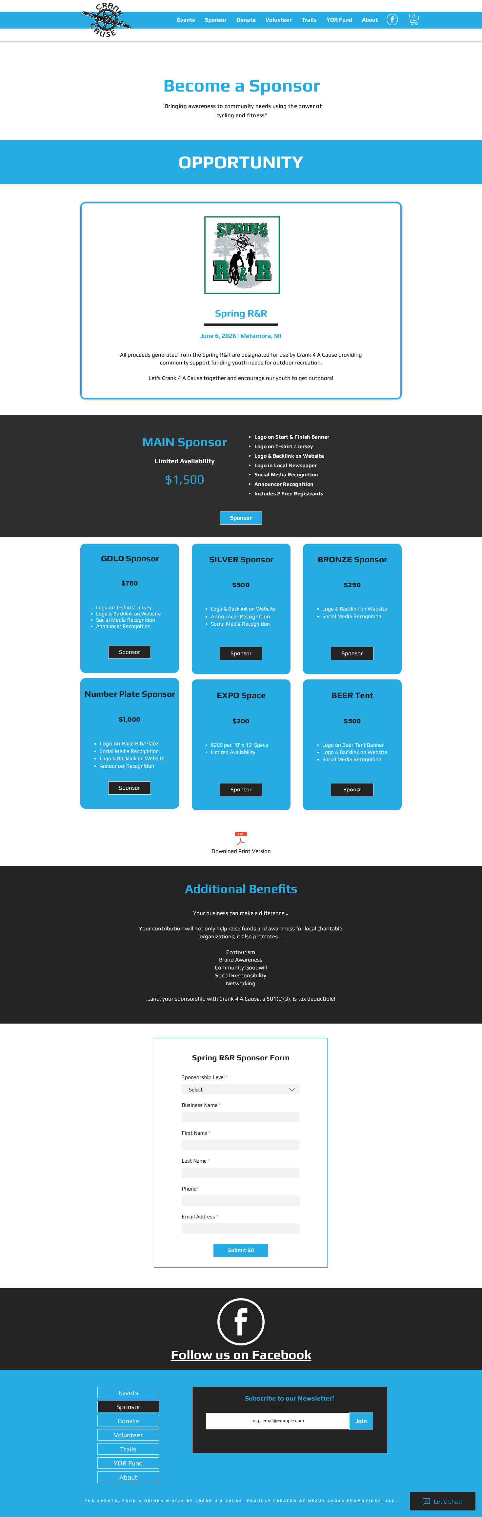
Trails (128, 1449)
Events (128, 1392)
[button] (186, 19)
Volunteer (128, 1435)
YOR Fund (128, 1463)
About (128, 1477)
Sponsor (128, 1406)
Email (277, 1406)
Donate (128, 1420)
